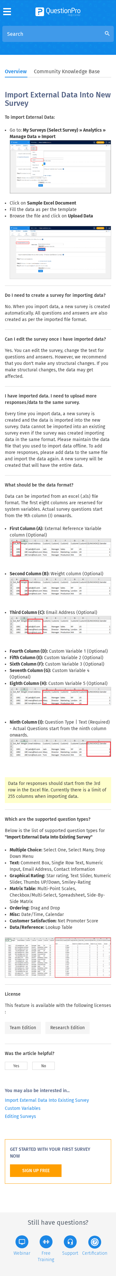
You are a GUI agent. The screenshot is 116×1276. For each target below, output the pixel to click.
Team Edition (23, 1027)
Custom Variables (23, 1108)
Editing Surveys (20, 1116)
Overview (16, 71)
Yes (16, 1066)
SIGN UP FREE (36, 1170)
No (43, 1066)
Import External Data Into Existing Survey (47, 1100)
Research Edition (67, 1027)
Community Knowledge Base (67, 71)
